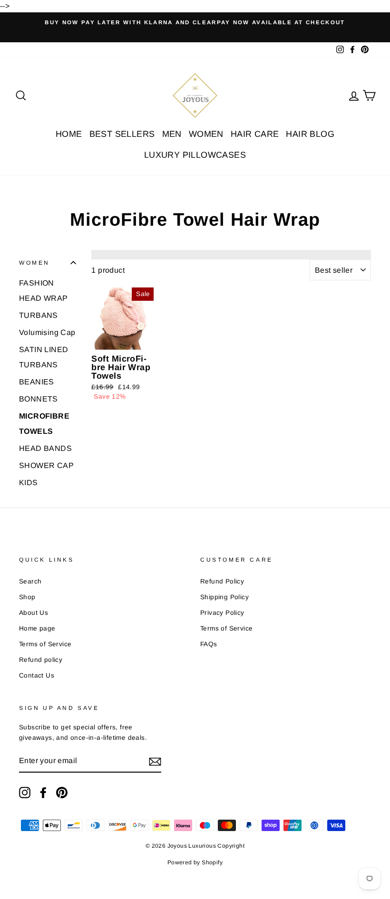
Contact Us (36, 675)
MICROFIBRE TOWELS (44, 423)
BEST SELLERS (122, 134)
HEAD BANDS (45, 448)
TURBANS (38, 315)
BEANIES (36, 382)
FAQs (208, 644)
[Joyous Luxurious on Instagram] (24, 792)
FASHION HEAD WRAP (43, 290)
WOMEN (206, 134)
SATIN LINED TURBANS (43, 357)
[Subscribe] (155, 761)
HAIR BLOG (310, 134)
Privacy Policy (222, 612)
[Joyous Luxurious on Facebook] (43, 792)
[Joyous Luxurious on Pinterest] (62, 792)
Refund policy (40, 659)
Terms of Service (45, 644)
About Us (33, 612)
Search (30, 581)
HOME (69, 134)
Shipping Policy (224, 597)
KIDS (28, 482)
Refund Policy (222, 581)
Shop (27, 597)
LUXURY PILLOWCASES (195, 155)
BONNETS (38, 399)
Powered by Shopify (195, 862)
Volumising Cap (47, 332)
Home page (37, 628)
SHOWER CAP (46, 465)
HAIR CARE (255, 134)
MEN (172, 134)
